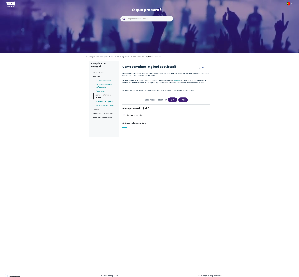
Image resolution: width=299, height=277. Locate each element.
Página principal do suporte (97, 57)
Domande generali (103, 80)
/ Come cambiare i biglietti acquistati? (145, 57)
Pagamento (100, 91)
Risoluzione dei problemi (105, 105)
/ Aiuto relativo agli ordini (119, 57)
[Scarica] (145, 111)
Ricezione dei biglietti (104, 101)
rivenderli (176, 80)
